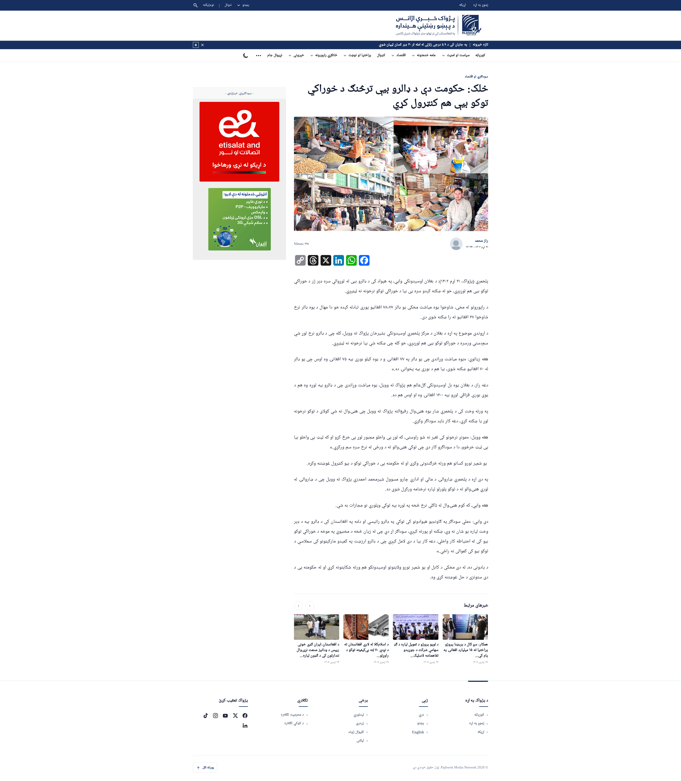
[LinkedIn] (245, 725)
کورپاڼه (480, 55)
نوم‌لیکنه (208, 5)
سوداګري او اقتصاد (476, 76)
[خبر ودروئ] (196, 45)
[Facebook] (245, 716)
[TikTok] (206, 716)
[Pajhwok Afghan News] (438, 25)
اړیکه (462, 5)
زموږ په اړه (480, 5)
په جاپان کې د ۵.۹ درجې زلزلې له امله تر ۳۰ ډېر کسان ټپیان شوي (423, 45)
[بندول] (202, 45)
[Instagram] (215, 716)
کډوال (381, 55)
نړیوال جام (274, 55)
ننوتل (228, 5)
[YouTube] (225, 716)
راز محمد (481, 241)
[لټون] (195, 5)
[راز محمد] (456, 244)
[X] (235, 716)
